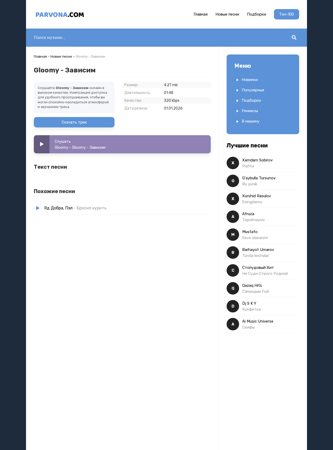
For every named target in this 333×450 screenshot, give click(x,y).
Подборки (256, 14)
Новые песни (227, 14)
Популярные (253, 90)
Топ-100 (286, 14)
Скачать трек (74, 122)
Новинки (250, 79)
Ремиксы (250, 110)
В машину (250, 121)
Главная (201, 14)
